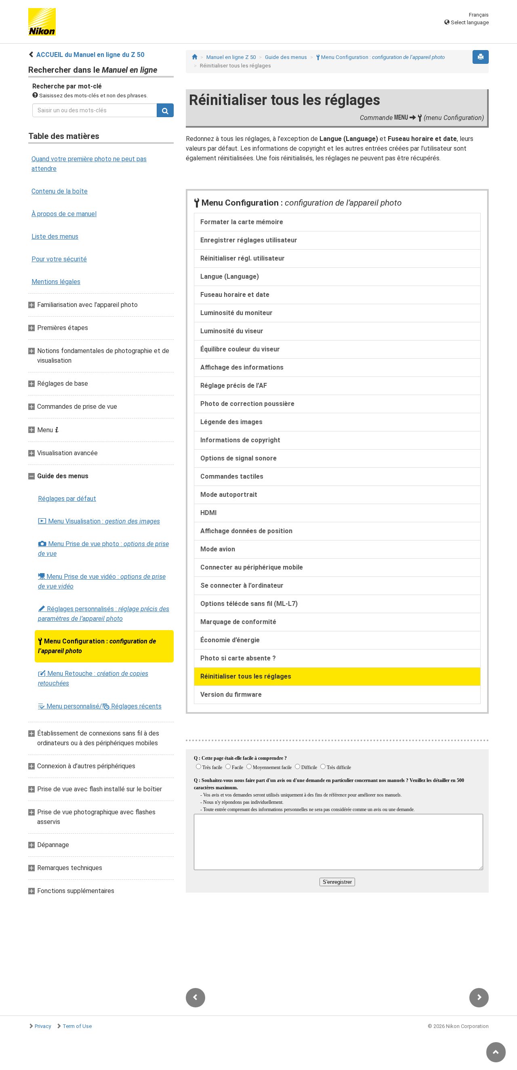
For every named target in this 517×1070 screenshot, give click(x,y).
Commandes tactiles (231, 476)
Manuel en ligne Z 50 (231, 57)
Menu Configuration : (97, 646)
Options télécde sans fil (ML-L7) (249, 604)
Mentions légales (56, 282)
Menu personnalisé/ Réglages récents (100, 706)
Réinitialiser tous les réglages (245, 676)
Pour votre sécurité (59, 259)
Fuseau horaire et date (234, 295)
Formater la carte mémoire (241, 222)
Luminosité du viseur (231, 331)
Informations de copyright (240, 440)
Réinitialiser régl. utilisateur (242, 258)
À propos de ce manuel (64, 214)
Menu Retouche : (93, 678)
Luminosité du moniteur (236, 313)
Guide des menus (286, 57)
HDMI (208, 513)
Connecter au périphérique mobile (251, 567)
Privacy (43, 1026)
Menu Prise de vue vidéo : (102, 581)
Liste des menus (55, 236)
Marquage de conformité (238, 622)
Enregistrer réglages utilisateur (248, 240)
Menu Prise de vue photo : (103, 548)
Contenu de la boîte (60, 191)
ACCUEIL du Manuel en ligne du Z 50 (90, 55)
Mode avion (217, 549)
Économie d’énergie (230, 640)
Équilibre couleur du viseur (240, 349)
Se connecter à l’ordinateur (242, 585)
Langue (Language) (229, 276)
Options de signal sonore (238, 458)
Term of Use (77, 1026)
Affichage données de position (246, 531)
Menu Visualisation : (99, 521)
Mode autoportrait (228, 494)
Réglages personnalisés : (103, 613)
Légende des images (231, 422)
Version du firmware (231, 694)
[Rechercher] (165, 110)
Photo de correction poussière (247, 404)
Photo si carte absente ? (238, 658)
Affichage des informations (242, 367)
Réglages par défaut (67, 498)
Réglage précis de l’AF (233, 385)
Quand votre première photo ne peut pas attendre (89, 163)
